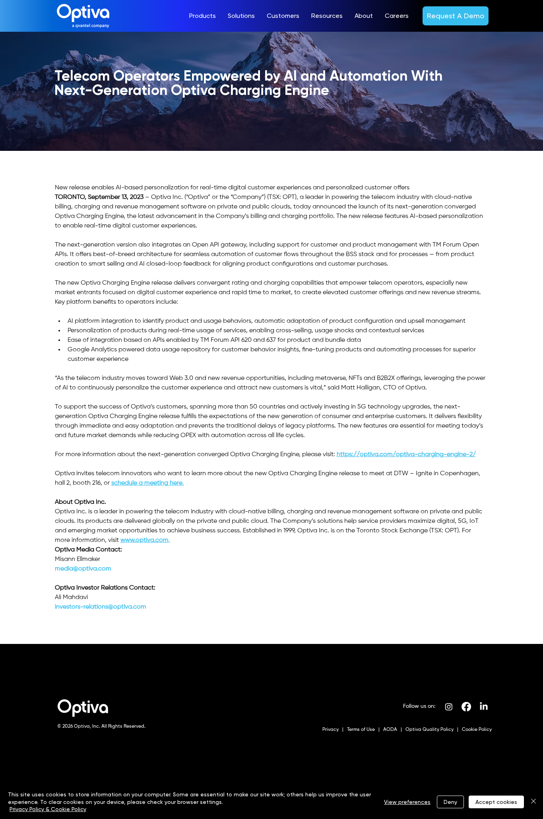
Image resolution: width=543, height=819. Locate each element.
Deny (450, 802)
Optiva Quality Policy (429, 729)
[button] (202, 16)
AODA (389, 729)
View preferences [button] (407, 802)
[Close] (533, 802)
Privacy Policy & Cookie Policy (48, 809)
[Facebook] (466, 706)
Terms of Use (360, 729)
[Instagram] (449, 706)
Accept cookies (496, 802)
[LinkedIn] (484, 706)
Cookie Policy (476, 729)
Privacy (331, 729)
